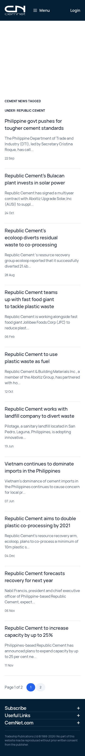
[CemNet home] (15, 10)
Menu (44, 10)
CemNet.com (19, 722)
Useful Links (17, 715)
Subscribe (15, 708)
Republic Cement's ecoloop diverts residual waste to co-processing (31, 237)
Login (75, 10)
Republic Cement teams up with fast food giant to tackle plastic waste (31, 299)
